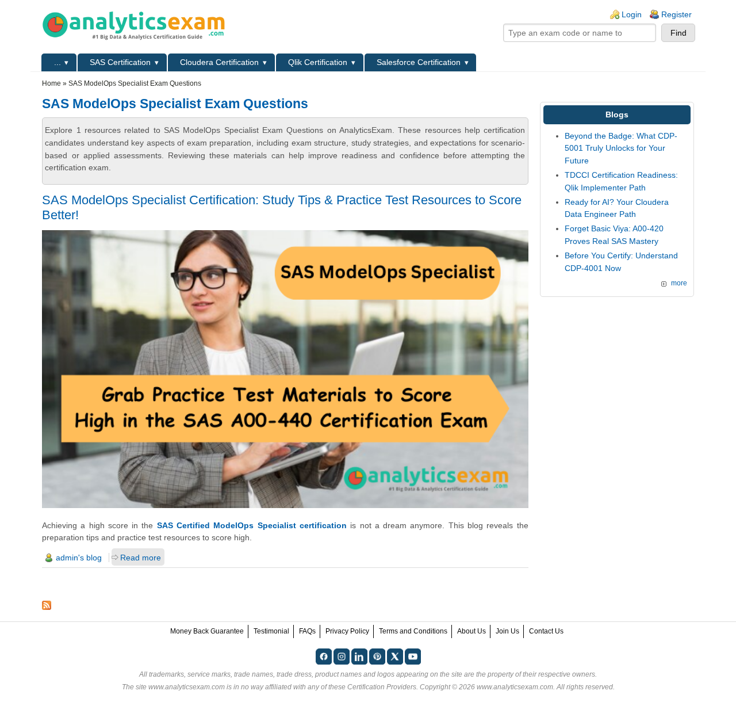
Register (676, 14)
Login (632, 14)
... (57, 62)
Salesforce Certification (419, 62)
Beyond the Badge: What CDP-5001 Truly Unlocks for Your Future (621, 148)
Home (51, 83)
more (679, 283)
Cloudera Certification (219, 62)
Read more (140, 557)
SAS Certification (120, 62)
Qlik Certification (317, 62)
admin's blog (79, 557)
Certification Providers (381, 687)
